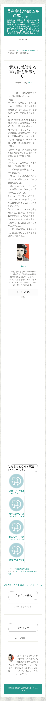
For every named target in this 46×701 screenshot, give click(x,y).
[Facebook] (21, 292)
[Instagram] (25, 292)
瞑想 (35, 571)
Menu (24, 39)
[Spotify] (28, 292)
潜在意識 (30, 571)
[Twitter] (17, 292)
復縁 (20, 571)
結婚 (9, 574)
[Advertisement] (23, 380)
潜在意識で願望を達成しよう (23, 13)
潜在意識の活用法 (22, 569)
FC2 (17, 571)
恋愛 (24, 571)
